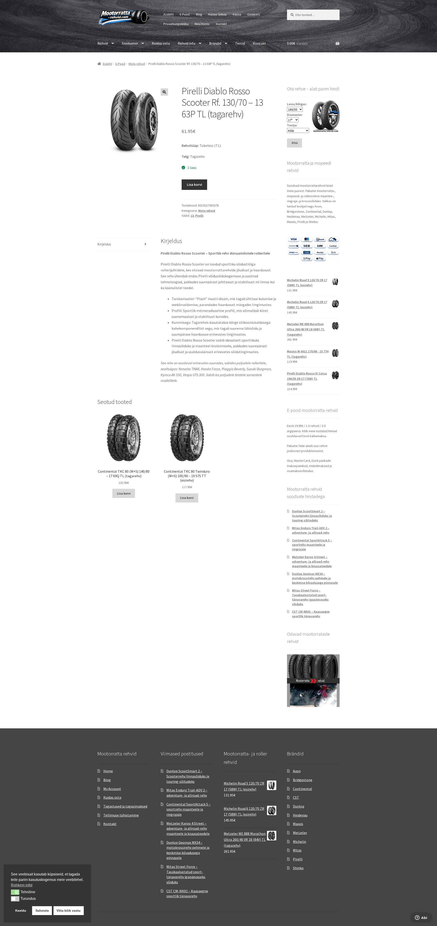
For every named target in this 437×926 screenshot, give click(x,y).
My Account (112, 788)
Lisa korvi (194, 184)
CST (296, 797)
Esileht (107, 64)
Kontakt (221, 24)
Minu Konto (202, 24)
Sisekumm (130, 43)
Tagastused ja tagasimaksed (125, 806)
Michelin (299, 841)
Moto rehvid (137, 64)
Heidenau (300, 815)
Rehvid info (186, 43)
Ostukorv (253, 14)
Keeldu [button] (20, 910)
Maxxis (298, 823)
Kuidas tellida (217, 14)
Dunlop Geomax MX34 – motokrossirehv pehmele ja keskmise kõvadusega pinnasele (315, 578)
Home (108, 771)
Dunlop (298, 806)
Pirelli (199, 216)
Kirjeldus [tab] (104, 244)
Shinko (298, 868)
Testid (240, 43)
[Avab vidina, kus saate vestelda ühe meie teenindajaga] (421, 918)
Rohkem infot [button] (21, 885)
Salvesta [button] (42, 910)
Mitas (297, 850)
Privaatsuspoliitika (175, 24)
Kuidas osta (161, 43)
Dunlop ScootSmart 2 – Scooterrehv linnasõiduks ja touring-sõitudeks (312, 515)
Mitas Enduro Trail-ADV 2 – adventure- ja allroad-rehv (311, 530)
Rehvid (102, 43)
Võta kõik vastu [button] (68, 910)
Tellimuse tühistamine (121, 815)
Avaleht (168, 14)
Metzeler (300, 832)
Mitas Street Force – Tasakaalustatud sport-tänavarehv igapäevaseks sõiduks (310, 597)
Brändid (215, 43)
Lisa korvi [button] (124, 493)
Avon (297, 771)
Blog (199, 14)
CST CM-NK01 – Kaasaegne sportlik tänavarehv (311, 614)
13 (192, 216)
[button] (164, 92)
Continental (302, 788)
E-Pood (185, 14)
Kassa (237, 14)
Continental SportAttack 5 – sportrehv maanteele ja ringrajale (312, 544)
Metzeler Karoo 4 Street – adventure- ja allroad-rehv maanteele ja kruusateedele (312, 561)
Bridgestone (302, 780)
